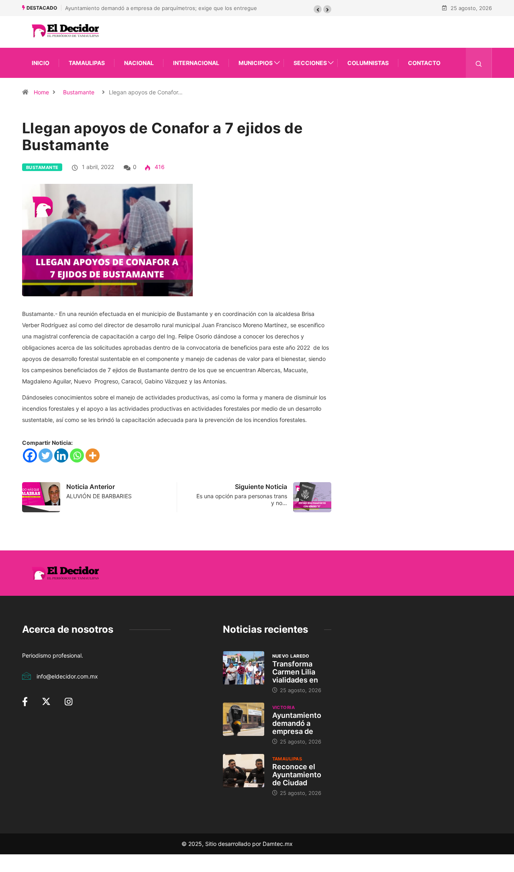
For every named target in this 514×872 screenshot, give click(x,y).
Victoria (283, 707)
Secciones (310, 62)
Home (41, 92)
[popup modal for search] (479, 63)
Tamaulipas (87, 62)
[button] (318, 9)
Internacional (196, 62)
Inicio (40, 62)
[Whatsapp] (77, 455)
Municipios (256, 62)
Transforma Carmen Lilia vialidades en (295, 672)
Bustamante (78, 92)
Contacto (424, 62)
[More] (93, 455)
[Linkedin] (61, 455)
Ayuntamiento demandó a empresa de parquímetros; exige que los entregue (161, 8)
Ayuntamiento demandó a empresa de (296, 723)
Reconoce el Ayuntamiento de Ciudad (296, 774)
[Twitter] (46, 455)
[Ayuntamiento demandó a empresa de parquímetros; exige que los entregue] (243, 719)
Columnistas (368, 62)
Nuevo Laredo (291, 656)
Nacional (139, 62)
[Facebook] (30, 455)
